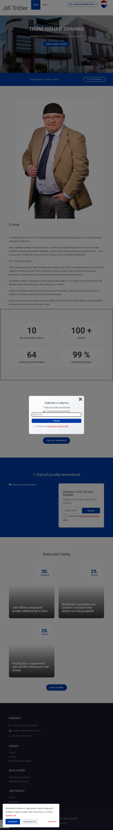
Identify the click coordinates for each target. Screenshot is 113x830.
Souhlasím (12, 821)
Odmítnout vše (29, 821)
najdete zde (11, 815)
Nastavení (52, 821)
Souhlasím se (41, 426)
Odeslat (56, 421)
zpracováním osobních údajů (57, 426)
